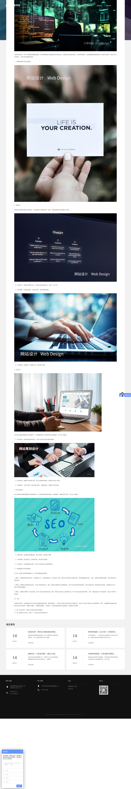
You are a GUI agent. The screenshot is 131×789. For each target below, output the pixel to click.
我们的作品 (80, 5)
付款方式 (70, 689)
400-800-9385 (13, 691)
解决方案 (89, 5)
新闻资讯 (99, 5)
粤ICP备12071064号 (81, 714)
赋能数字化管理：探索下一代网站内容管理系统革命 (33, 612)
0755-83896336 (14, 693)
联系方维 (108, 5)
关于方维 (60, 5)
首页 (53, 5)
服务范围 (70, 5)
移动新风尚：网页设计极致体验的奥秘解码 (31, 610)
